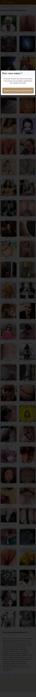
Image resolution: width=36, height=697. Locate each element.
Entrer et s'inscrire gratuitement (18, 90)
